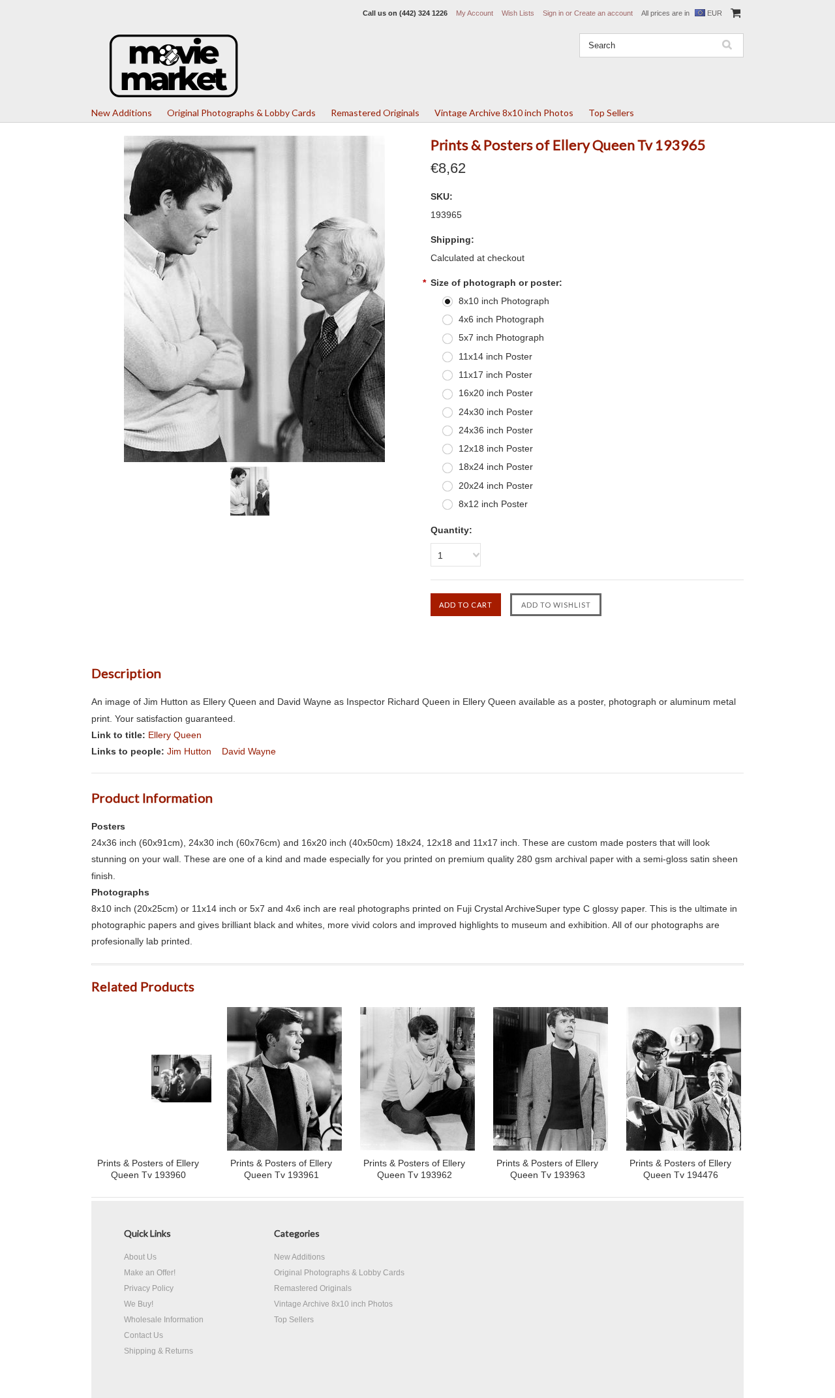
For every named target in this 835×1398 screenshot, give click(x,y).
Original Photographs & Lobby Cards (241, 112)
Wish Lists (518, 13)
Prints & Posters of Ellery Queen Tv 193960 (148, 1169)
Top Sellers (611, 112)
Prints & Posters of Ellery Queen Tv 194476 (680, 1169)
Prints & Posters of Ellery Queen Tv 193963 (547, 1169)
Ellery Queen (175, 735)
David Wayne (249, 751)
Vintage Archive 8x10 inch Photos (503, 112)
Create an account (603, 13)
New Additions (121, 112)
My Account (474, 13)
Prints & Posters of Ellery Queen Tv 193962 (414, 1169)
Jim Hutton (189, 751)
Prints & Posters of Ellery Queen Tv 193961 (281, 1169)
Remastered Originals (375, 112)
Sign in (553, 13)
